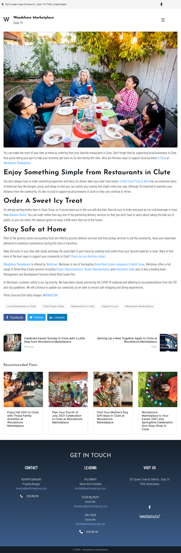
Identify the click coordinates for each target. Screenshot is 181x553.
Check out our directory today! (88, 256)
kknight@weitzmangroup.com (90, 488)
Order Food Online (53, 306)
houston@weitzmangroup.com (31, 488)
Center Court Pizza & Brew (135, 181)
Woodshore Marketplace (33, 17)
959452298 (51, 295)
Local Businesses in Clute (21, 306)
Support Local (110, 306)
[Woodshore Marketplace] (6, 19)
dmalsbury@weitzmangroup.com (90, 506)
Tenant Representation (97, 269)
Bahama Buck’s (17, 215)
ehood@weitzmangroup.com (90, 523)
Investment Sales (125, 269)
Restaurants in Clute (82, 306)
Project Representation (69, 269)
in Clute (161, 158)
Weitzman (51, 264)
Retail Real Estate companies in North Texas (119, 264)
